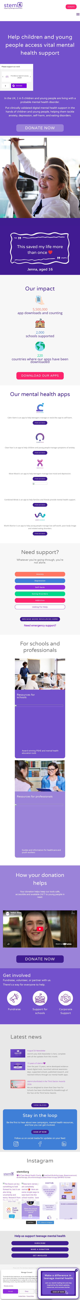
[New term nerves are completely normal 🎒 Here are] (31, 1191)
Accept (10, 1291)
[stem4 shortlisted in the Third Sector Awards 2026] (17, 1084)
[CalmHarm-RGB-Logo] (40, 401)
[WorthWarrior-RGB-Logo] (40, 509)
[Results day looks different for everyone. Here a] (49, 1210)
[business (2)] (64, 1142)
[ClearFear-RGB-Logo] (40, 431)
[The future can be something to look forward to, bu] (12, 1191)
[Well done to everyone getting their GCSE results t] (49, 1191)
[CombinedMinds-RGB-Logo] (40, 483)
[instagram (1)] (16, 1142)
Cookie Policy (22, 1296)
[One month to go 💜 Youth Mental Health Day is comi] (12, 1210)
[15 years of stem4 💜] (17, 1066)
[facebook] (40, 1142)
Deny (26, 1291)
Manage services (8, 1286)
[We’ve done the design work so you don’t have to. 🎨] (68, 1191)
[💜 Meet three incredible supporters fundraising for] (31, 1210)
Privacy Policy (30, 1296)
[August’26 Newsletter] (17, 1053)
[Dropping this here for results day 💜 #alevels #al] (68, 1210)
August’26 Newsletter (36, 1050)
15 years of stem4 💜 (36, 1063)
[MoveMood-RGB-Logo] (40, 457)
